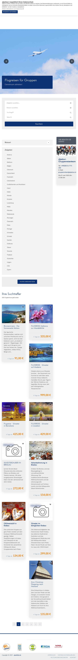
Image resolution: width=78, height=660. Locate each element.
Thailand (9, 255)
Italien (9, 192)
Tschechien (10, 258)
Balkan (9, 158)
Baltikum (9, 162)
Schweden (10, 232)
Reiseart (8, 142)
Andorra (9, 155)
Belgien (9, 166)
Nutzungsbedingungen (59, 657)
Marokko (9, 210)
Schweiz (9, 236)
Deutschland (10, 173)
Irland (8, 188)
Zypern (9, 269)
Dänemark (10, 169)
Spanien (9, 240)
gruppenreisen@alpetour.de (67, 172)
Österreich (10, 221)
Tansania (9, 251)
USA (8, 266)
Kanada (9, 195)
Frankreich (10, 177)
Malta (8, 206)
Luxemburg (10, 203)
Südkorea (10, 243)
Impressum (51, 655)
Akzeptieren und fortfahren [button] (10, 11)
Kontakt (73, 657)
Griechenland (11, 181)
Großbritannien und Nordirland (16, 184)
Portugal (9, 229)
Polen (8, 225)
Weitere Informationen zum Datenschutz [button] (12, 9)
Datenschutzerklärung (66, 655)
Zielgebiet (8, 150)
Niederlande (10, 214)
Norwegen (10, 218)
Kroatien (9, 199)
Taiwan (9, 247)
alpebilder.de (17, 655)
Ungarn (9, 262)
